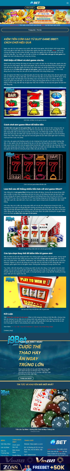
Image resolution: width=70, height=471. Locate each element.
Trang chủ (31, 30)
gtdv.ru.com (14, 25)
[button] (67, 3)
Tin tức (39, 30)
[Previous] (3, 17)
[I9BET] (35, 3)
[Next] (66, 17)
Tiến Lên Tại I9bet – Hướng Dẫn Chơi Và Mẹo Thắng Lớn (35, 429)
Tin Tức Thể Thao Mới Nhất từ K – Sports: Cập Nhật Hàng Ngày (32, 326)
